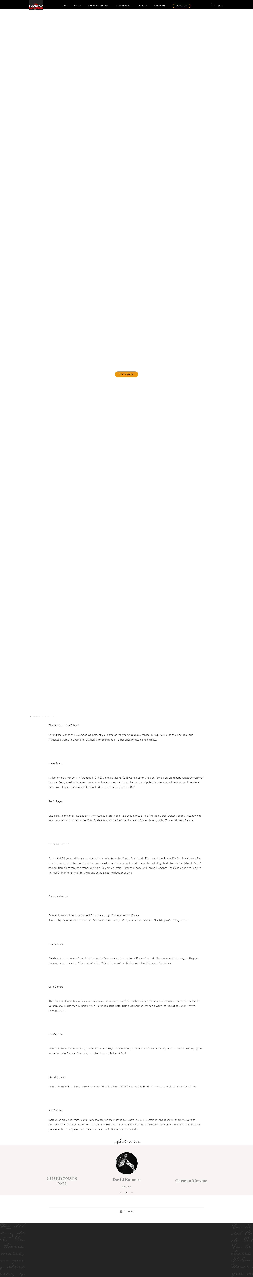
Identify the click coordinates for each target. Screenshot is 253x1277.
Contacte (160, 6)
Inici (64, 6)
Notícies (142, 6)
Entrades (126, 374)
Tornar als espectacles (43, 717)
